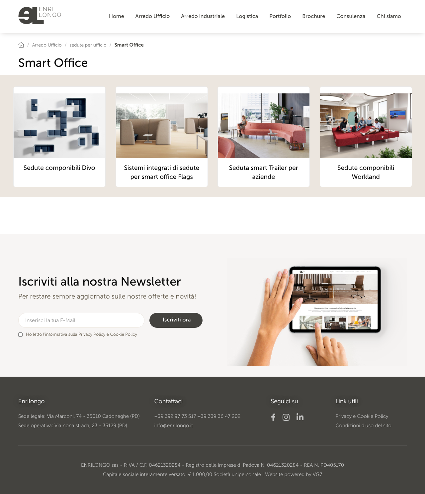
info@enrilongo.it (173, 426)
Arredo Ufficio (152, 16)
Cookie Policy (123, 334)
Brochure (313, 16)
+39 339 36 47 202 (218, 416)
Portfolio (280, 16)
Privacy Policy (91, 334)
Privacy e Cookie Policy (362, 416)
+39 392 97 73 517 (175, 416)
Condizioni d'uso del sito (363, 426)
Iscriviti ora (177, 320)
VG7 (317, 474)
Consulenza (350, 16)
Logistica (247, 16)
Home (116, 16)
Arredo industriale (203, 16)
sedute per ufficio (87, 45)
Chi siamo (389, 16)
